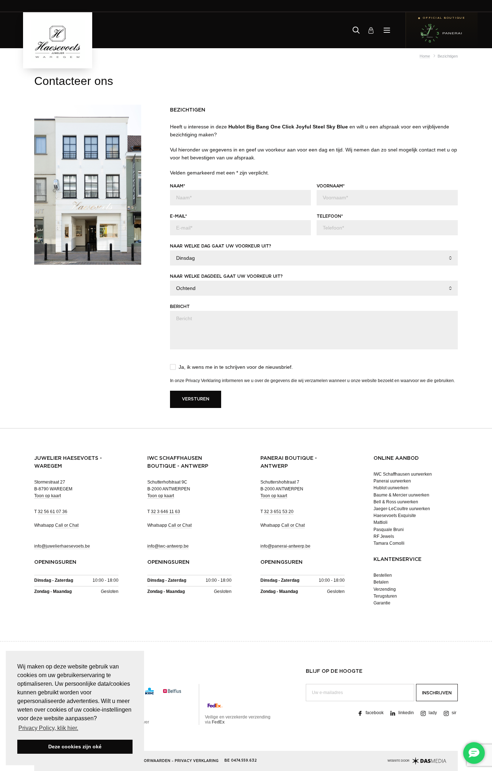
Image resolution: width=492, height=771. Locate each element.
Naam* (177, 186)
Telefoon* (330, 216)
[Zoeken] (356, 30)
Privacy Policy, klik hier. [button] (48, 728)
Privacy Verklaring (203, 380)
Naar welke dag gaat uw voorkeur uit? (220, 246)
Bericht (180, 306)
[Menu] (387, 30)
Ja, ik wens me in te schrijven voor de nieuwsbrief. (236, 367)
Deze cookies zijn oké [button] (75, 746)
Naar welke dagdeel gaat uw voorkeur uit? (226, 276)
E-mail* (178, 216)
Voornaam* (331, 186)
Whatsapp (56, 525)
